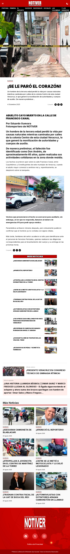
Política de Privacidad (35, 544)
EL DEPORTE (20, 9)
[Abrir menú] (3, 3)
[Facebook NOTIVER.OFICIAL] (26, 536)
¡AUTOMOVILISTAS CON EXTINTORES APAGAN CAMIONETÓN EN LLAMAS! (49, 497)
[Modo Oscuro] (67, 3)
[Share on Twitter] (55, 104)
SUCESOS (28, 8)
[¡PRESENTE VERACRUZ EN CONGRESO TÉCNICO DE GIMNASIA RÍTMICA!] (13, 371)
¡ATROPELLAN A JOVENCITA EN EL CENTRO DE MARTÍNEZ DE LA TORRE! (18, 463)
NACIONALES (37, 8)
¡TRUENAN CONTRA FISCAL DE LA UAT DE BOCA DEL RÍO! (18, 495)
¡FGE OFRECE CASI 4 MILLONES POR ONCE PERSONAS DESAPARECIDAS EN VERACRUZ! (28, 321)
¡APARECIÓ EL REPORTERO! (23, 270)
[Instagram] (44, 536)
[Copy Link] (61, 104)
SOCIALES (47, 8)
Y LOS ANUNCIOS (65, 9)
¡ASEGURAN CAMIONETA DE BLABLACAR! (27, 261)
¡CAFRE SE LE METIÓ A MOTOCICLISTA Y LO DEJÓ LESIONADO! (49, 463)
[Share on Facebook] (58, 104)
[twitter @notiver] (35, 536)
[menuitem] (35, 544)
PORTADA (5, 8)
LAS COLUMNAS (56, 9)
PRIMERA (13, 8)
